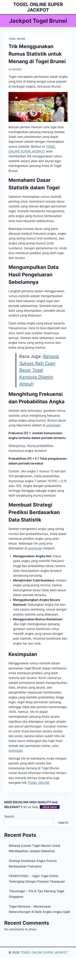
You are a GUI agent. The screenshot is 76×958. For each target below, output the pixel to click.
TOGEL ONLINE (16, 38)
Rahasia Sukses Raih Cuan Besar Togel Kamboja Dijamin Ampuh (39, 370)
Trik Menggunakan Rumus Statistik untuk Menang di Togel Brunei (37, 53)
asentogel (15, 750)
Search (9, 816)
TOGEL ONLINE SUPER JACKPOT (44, 952)
